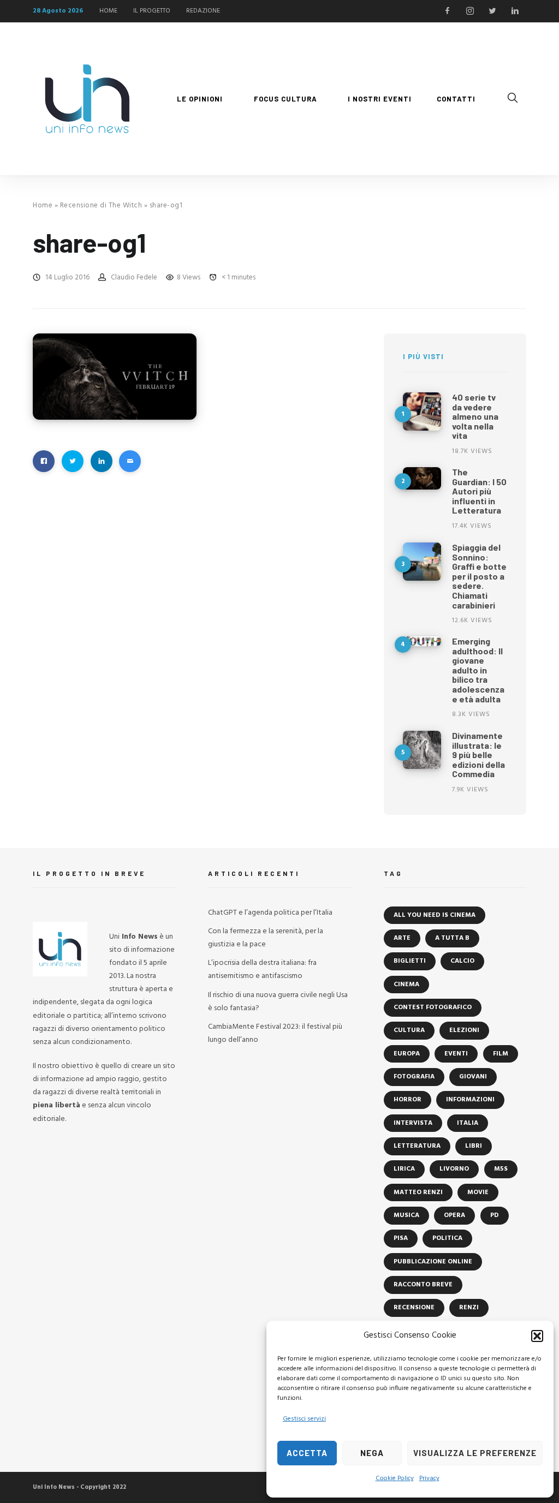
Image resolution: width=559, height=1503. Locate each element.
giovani (473, 1076)
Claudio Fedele (134, 277)
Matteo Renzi (418, 1192)
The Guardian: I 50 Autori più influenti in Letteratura (479, 491)
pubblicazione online (433, 1261)
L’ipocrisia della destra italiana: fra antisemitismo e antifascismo (262, 969)
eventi (456, 1053)
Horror (407, 1099)
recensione (414, 1307)
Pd (494, 1215)
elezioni (464, 1030)
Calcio (462, 961)
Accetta (307, 1453)
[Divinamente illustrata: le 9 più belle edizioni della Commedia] (422, 750)
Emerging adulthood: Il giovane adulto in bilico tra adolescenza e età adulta (478, 670)
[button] (537, 1336)
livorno (454, 1169)
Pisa (401, 1238)
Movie (478, 1192)
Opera (454, 1215)
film (500, 1053)
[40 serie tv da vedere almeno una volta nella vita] (422, 411)
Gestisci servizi (304, 1418)
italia (467, 1123)
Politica (447, 1238)
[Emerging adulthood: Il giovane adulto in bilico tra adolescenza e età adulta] (422, 641)
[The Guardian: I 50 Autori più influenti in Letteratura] (422, 478)
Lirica (404, 1169)
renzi (469, 1307)
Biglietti (410, 961)
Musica (406, 1215)
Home (42, 205)
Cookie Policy (395, 1478)
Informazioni (470, 1099)
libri (473, 1146)
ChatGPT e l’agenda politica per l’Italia (270, 912)
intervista (413, 1123)
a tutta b (452, 938)
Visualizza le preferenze (475, 1453)
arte (402, 938)
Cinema (406, 984)
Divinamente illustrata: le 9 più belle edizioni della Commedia (478, 754)
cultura (409, 1030)
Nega (372, 1453)
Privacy (429, 1478)
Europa (407, 1053)
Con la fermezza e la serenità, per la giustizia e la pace (265, 938)
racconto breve (423, 1284)
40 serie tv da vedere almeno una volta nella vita (475, 416)
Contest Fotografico (433, 1007)
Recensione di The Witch (101, 205)
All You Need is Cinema (434, 915)
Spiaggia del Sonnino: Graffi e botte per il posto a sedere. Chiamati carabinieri (479, 576)
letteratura (417, 1146)
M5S (501, 1169)
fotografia (414, 1076)
